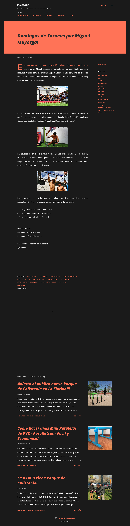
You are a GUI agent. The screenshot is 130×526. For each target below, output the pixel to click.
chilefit (100, 81)
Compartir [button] (102, 65)
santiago (100, 105)
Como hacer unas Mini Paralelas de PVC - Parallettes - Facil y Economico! (47, 433)
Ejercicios (49, 15)
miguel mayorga (103, 99)
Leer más (77, 416)
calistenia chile (102, 75)
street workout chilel (104, 107)
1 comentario (32, 465)
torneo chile (102, 113)
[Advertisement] (49, 352)
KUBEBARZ (23, 5)
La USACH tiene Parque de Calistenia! (41, 480)
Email (71, 15)
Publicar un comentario (36, 416)
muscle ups (101, 102)
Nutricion (61, 15)
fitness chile (101, 89)
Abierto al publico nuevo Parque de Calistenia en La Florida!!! (47, 386)
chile (99, 78)
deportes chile (102, 83)
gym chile (101, 91)
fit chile (100, 86)
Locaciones (37, 15)
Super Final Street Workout (106, 110)
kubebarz (101, 94)
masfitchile (101, 97)
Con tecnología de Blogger (66, 518)
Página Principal (22, 15)
